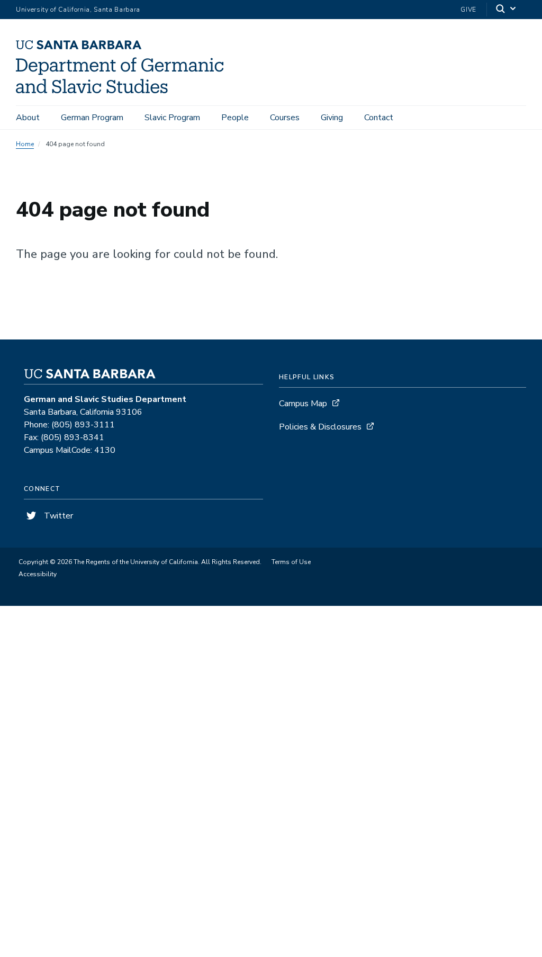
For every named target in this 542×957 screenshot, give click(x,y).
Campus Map (303, 403)
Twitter (57, 516)
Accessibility (38, 574)
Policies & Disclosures (320, 427)
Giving (332, 117)
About (28, 117)
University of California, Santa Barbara (78, 9)
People (235, 117)
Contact (378, 117)
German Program (92, 117)
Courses (285, 117)
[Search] (506, 10)
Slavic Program (172, 117)
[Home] (123, 90)
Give (468, 9)
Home (25, 144)
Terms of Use (291, 562)
